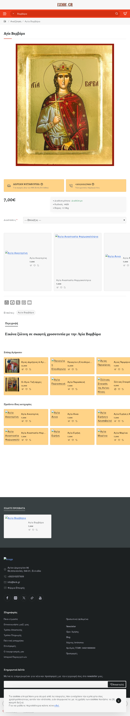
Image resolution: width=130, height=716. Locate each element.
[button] (30, 265)
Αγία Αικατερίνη (38, 258)
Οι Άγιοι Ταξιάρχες (31, 382)
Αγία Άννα (73, 414)
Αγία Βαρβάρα (26, 312)
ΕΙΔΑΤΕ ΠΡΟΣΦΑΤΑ (14, 508)
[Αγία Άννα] (113, 262)
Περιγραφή (11, 323)
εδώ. (56, 705)
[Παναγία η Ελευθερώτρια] (59, 366)
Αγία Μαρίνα (121, 433)
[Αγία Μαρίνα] (105, 436)
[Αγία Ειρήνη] (59, 436)
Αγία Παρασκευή (76, 382)
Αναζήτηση (15, 21)
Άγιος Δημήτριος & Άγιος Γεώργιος (33, 362)
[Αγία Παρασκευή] (59, 385)
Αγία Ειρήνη (74, 433)
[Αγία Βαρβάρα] (15, 526)
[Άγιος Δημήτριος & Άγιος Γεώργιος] (12, 366)
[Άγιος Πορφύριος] (105, 366)
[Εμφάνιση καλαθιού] (125, 13)
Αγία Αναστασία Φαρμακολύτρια (73, 280)
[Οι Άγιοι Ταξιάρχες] (12, 385)
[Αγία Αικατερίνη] (16, 262)
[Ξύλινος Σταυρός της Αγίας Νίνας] (105, 386)
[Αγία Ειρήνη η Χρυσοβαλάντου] (105, 418)
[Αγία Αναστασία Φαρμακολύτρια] (76, 255)
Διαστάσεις (10, 219)
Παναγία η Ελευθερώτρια (80, 362)
